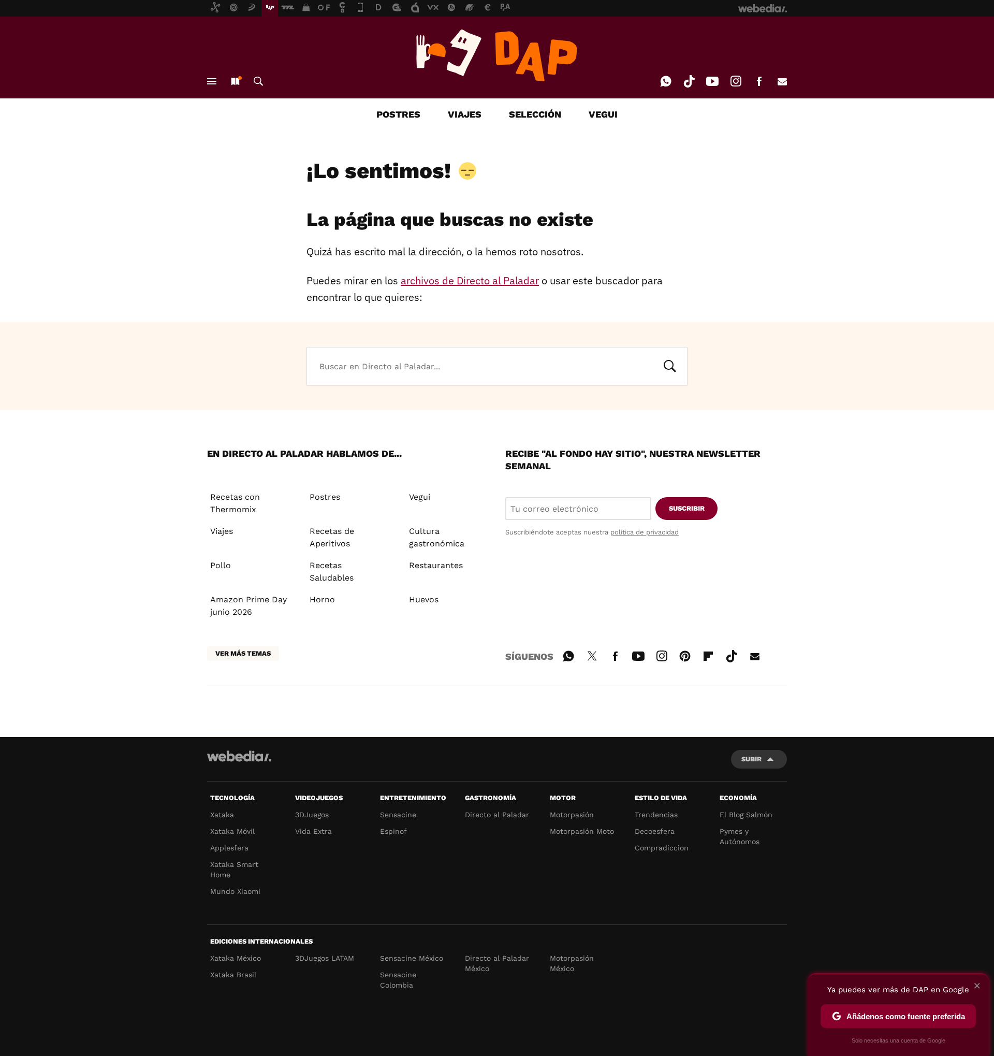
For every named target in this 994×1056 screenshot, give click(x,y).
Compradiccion (662, 848)
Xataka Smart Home (234, 869)
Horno (322, 599)
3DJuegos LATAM (324, 958)
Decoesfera (655, 831)
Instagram (735, 81)
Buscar (258, 81)
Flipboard (708, 654)
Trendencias (656, 815)
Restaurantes (436, 565)
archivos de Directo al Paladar (470, 280)
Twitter (591, 654)
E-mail (782, 81)
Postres (325, 497)
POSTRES (398, 114)
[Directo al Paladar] (497, 55)
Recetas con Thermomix (235, 503)
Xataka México (235, 958)
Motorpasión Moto (582, 831)
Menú (211, 81)
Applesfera (229, 848)
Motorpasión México (572, 963)
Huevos (423, 599)
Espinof (393, 831)
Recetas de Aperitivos (332, 537)
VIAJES (464, 114)
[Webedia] (239, 756)
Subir (751, 759)
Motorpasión (572, 815)
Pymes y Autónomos (739, 836)
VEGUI (603, 114)
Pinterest (685, 654)
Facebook (759, 81)
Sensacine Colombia (398, 980)
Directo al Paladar (497, 815)
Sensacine (398, 815)
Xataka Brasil (233, 975)
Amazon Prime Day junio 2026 (248, 606)
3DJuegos (312, 815)
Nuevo (235, 81)
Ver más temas (243, 653)
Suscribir (687, 508)
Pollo (220, 565)
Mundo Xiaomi (235, 891)
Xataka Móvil (232, 831)
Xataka (222, 815)
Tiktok (689, 81)
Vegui (419, 497)
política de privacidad (644, 532)
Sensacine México (411, 958)
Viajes (221, 531)
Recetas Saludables (332, 571)
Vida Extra (313, 831)
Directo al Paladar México (497, 963)
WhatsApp (665, 81)
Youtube (712, 81)
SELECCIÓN (535, 114)
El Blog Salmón (746, 815)
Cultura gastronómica (436, 537)
